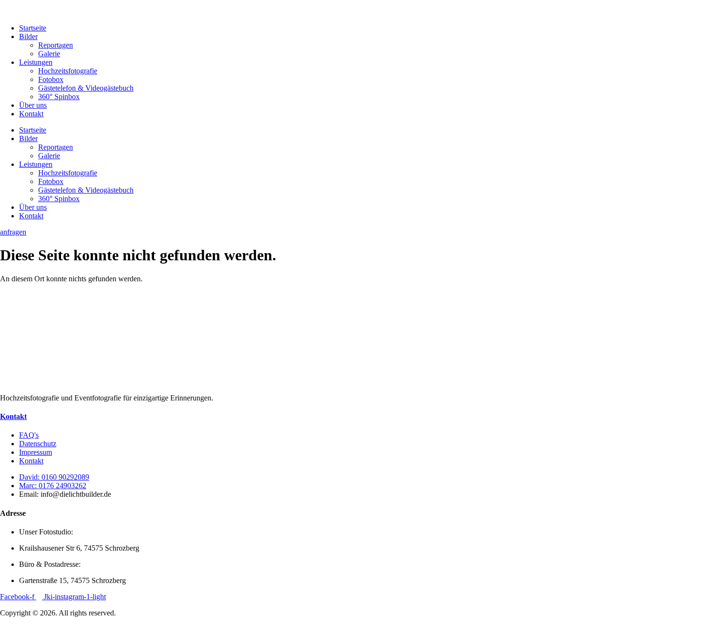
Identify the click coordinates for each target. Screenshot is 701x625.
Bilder (28, 36)
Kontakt (31, 114)
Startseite (32, 28)
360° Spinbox (59, 96)
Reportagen (55, 45)
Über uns (33, 105)
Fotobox (50, 79)
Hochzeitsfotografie (67, 71)
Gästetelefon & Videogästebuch (86, 88)
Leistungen (35, 62)
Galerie (49, 54)
